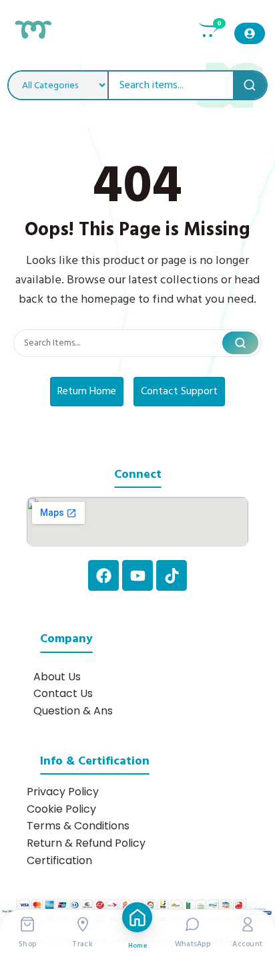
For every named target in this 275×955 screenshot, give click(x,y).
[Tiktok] (171, 575)
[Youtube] (137, 575)
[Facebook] (103, 575)
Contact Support (179, 391)
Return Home (86, 391)
